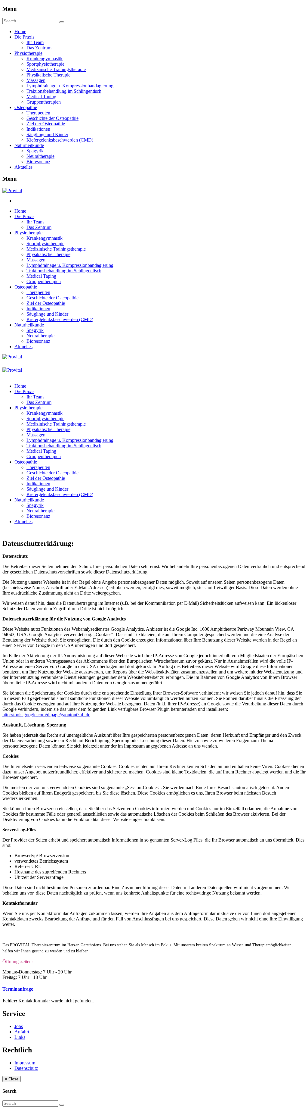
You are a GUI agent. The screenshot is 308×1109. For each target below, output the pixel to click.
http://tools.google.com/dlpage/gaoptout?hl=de (46, 714)
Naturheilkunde (29, 145)
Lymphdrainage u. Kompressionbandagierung (69, 85)
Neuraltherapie (40, 156)
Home (20, 31)
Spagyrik (35, 150)
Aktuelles (23, 167)
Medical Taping (41, 96)
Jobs (18, 1026)
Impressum (24, 1062)
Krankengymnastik (44, 58)
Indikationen (38, 129)
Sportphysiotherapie (45, 64)
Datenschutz (26, 1068)
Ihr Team (35, 42)
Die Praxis (24, 36)
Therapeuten (38, 112)
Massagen (35, 80)
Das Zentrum (38, 47)
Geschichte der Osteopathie (52, 118)
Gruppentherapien (43, 102)
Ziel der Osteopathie (45, 123)
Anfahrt (21, 1031)
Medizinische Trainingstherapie (56, 69)
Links (19, 1037)
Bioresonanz (38, 161)
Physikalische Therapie (48, 74)
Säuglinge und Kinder (47, 134)
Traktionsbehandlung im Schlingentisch (63, 91)
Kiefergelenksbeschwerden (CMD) (59, 139)
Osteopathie (25, 107)
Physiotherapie (28, 53)
